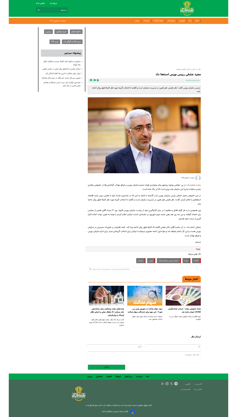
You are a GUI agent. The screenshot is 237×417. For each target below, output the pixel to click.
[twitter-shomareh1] (171, 383)
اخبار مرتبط (191, 279)
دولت (186, 260)
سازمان (140, 260)
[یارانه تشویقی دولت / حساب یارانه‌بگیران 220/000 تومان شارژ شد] (183, 296)
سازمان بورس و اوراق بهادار (169, 260)
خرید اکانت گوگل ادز (72, 41)
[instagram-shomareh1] (167, 383)
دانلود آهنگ (158, 20)
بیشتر (137, 20)
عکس (187, 384)
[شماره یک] (79, 400)
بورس (151, 260)
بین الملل (129, 376)
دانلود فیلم (76, 31)
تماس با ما (40, 3)
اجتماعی (99, 376)
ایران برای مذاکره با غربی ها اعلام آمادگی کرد (63, 73)
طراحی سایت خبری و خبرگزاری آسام (115, 411)
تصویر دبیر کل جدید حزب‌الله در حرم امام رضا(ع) (61, 78)
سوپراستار (171, 20)
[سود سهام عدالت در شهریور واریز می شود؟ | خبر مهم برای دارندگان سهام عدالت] (144, 296)
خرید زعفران (61, 31)
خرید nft (55, 41)
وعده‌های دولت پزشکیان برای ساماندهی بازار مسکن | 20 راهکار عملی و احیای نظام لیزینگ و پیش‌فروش (107, 312)
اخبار (193, 69)
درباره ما (53, 3)
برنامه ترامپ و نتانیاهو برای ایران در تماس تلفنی (61, 69)
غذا (190, 20)
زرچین (48, 31)
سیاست (139, 376)
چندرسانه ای (185, 389)
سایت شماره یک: (193, 185)
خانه (197, 20)
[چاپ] (90, 81)
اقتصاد (196, 260)
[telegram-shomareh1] (176, 383)
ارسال (106, 367)
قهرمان (182, 20)
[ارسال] (94, 81)
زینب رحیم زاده (187, 177)
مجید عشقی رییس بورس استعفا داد (178, 74)
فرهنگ (118, 376)
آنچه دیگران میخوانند (182, 69)
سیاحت (146, 20)
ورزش (90, 376)
